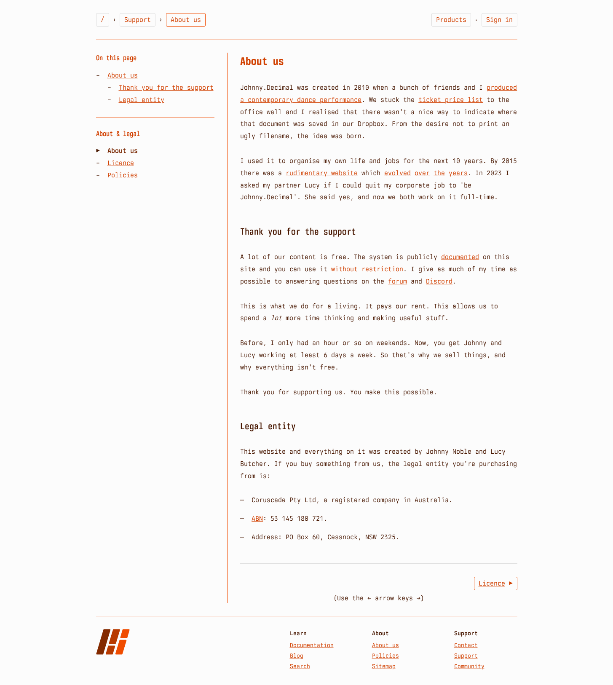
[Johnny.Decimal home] (113, 642)
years (458, 173)
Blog (296, 655)
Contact (466, 645)
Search (300, 666)
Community (469, 666)
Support (137, 20)
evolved (397, 173)
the (439, 173)
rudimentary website (322, 173)
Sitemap (384, 666)
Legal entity (141, 100)
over (422, 173)
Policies (122, 175)
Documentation (312, 645)
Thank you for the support (166, 87)
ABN (257, 518)
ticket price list (450, 100)
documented (460, 257)
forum (397, 281)
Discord (439, 281)
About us (122, 75)
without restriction (367, 269)
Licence (120, 163)
